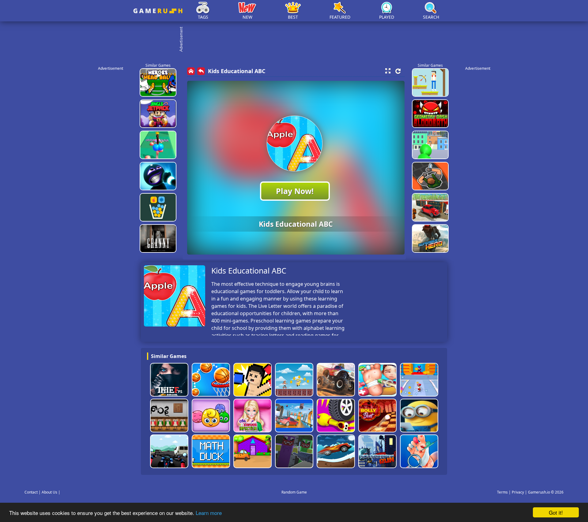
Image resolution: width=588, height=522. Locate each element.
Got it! (556, 512)
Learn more (209, 512)
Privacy (518, 492)
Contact (31, 492)
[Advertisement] (297, 40)
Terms (502, 492)
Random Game (294, 492)
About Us (49, 492)
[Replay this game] (398, 71)
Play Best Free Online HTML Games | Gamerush (158, 11)
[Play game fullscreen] (387, 71)
